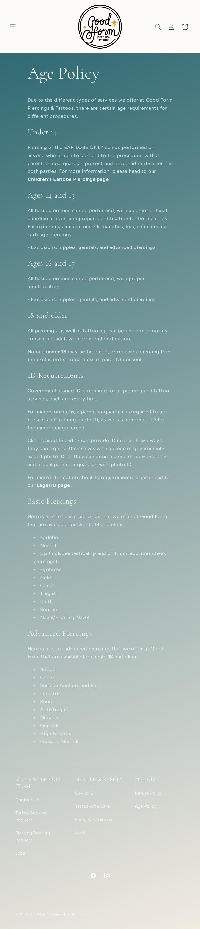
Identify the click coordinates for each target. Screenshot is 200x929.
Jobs (20, 853)
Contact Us (27, 799)
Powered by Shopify (67, 914)
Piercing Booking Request (32, 836)
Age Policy (146, 806)
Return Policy (149, 793)
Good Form (39, 914)
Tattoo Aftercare (92, 806)
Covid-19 (84, 793)
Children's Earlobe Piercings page (68, 179)
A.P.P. (81, 832)
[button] (13, 26)
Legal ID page (53, 485)
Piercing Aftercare (94, 819)
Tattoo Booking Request (31, 816)
